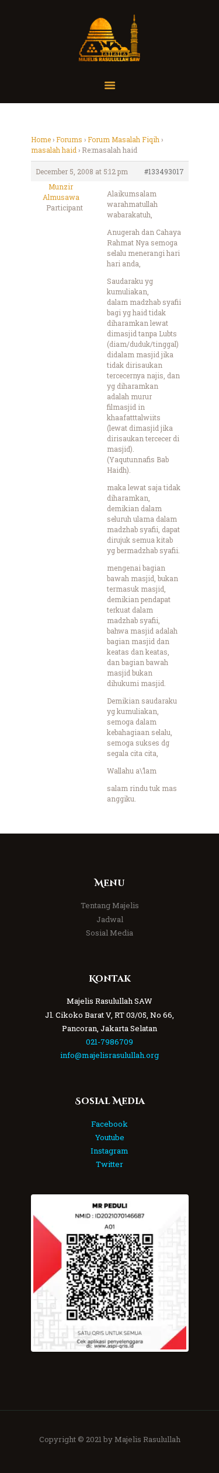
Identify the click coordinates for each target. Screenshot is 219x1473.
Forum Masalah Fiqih (123, 139)
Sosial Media (109, 932)
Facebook (109, 1124)
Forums (69, 139)
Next (168, 1273)
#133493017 (164, 171)
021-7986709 (109, 1041)
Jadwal (109, 919)
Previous (50, 1273)
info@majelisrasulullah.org (109, 1055)
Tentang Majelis (110, 905)
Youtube (109, 1137)
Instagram (109, 1150)
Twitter (109, 1164)
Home (41, 139)
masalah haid (54, 149)
